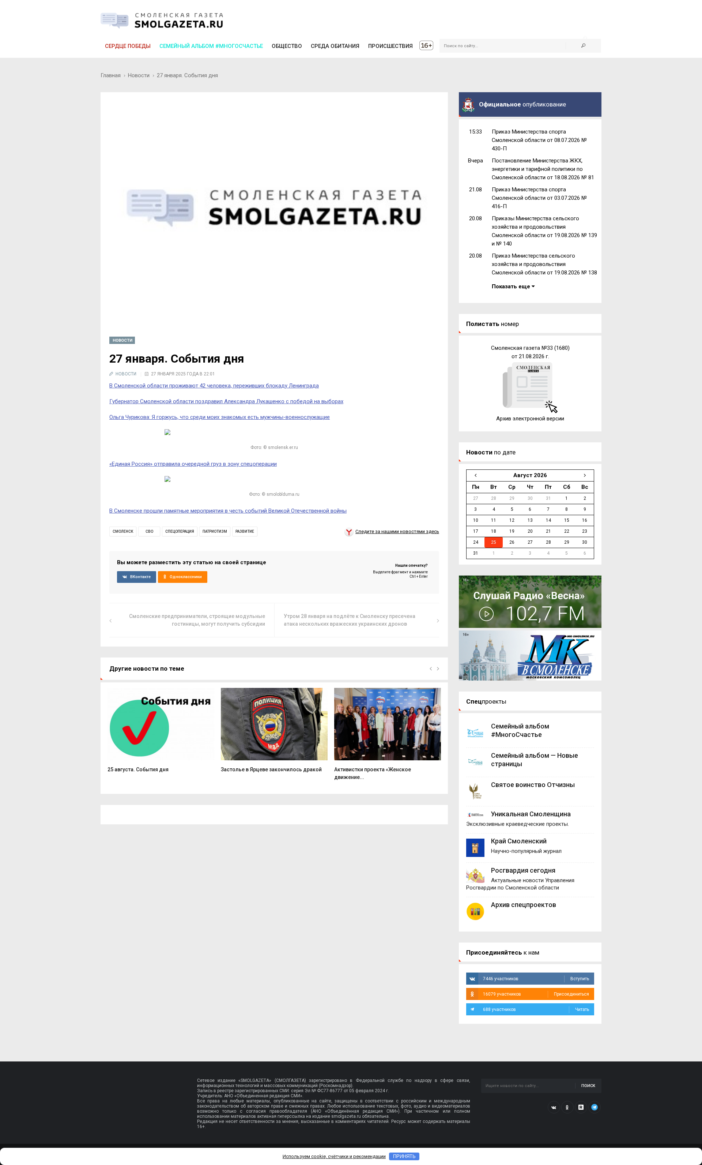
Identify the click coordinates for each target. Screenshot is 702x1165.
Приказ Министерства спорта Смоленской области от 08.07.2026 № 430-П (539, 140)
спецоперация (179, 531)
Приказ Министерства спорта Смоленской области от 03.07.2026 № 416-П (539, 198)
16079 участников (536, 994)
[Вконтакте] (554, 1107)
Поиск (588, 1085)
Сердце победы (128, 46)
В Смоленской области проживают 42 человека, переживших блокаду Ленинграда (214, 385)
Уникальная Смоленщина (531, 814)
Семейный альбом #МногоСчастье (211, 46)
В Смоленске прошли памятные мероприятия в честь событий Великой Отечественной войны (228, 510)
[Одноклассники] (567, 1107)
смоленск (123, 531)
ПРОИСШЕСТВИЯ (390, 46)
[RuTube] (581, 1107)
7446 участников (536, 978)
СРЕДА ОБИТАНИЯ (335, 46)
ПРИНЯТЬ (404, 1156)
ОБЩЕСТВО (287, 46)
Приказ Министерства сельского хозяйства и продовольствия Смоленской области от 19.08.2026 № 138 (544, 264)
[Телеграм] (594, 1107)
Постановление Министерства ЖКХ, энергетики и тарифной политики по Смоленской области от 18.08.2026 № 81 (543, 169)
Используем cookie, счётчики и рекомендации (334, 1156)
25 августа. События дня (138, 769)
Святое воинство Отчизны (533, 784)
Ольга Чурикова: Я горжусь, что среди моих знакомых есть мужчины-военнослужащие (219, 417)
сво (149, 531)
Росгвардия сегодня (523, 870)
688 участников (536, 1009)
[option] (161, 734)
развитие (244, 531)
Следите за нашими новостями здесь (397, 531)
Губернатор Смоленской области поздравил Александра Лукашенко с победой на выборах (226, 401)
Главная (111, 75)
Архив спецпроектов (523, 905)
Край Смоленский (519, 841)
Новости (139, 75)
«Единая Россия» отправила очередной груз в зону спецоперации (193, 464)
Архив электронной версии (530, 418)
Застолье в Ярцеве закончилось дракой (271, 769)
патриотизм (215, 531)
